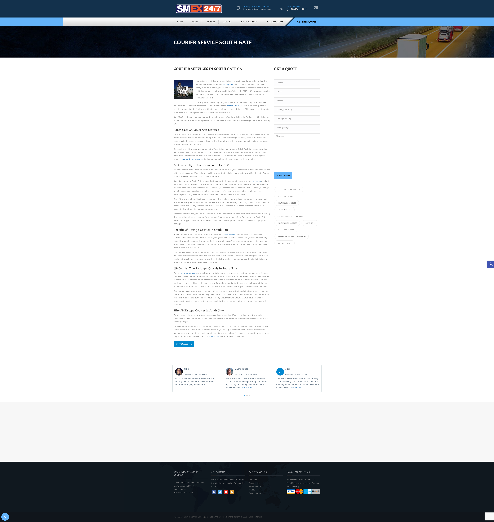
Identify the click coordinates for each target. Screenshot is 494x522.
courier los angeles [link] (286, 203)
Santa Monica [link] (255, 486)
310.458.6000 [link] (182, 344)
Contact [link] (227, 21)
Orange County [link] (255, 493)
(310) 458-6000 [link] (297, 9)
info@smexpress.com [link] (183, 492)
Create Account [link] (249, 21)
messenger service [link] (285, 230)
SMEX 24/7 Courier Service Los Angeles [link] (191, 517)
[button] (244, 395)
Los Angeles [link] (254, 479)
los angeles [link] (310, 223)
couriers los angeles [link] (287, 223)
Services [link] (210, 21)
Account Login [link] (275, 21)
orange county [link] (284, 243)
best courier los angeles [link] (288, 189)
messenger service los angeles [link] (291, 236)
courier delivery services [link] (193, 159)
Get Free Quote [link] (306, 21)
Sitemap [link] (258, 517)
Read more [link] (247, 388)
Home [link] (180, 21)
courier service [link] (284, 209)
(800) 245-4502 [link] (293, 6)
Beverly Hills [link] (254, 483)
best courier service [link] (286, 196)
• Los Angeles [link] (214, 517)
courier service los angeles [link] (290, 216)
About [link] (194, 21)
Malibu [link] (252, 490)
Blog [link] (251, 517)
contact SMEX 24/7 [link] (235, 106)
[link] (490, 264)
